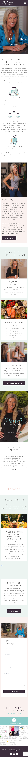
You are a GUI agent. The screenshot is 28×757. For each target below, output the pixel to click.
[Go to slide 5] (17, 489)
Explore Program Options (14, 383)
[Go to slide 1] (8, 489)
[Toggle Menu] (25, 3)
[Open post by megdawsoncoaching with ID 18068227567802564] (4, 731)
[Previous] (1, 471)
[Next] (26, 471)
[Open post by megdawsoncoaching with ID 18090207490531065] (14, 731)
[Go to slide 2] (11, 489)
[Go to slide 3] (13, 489)
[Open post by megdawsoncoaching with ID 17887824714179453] (14, 740)
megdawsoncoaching (4, 727)
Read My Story (9, 238)
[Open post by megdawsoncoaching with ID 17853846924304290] (4, 740)
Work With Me (14, 44)
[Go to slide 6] (19, 489)
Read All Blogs (14, 611)
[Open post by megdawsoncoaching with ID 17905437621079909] (23, 740)
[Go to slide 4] (15, 489)
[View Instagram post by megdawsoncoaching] (8, 735)
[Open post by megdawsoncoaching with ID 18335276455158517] (23, 731)
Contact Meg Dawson (14, 433)
